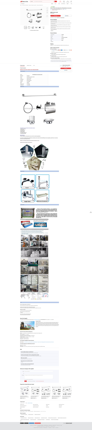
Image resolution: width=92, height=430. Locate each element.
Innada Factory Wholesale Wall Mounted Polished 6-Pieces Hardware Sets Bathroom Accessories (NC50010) (56, 397)
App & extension (63, 3)
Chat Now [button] (67, 15)
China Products (34, 425)
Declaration (53, 427)
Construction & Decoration (25, 5)
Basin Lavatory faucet (35, 404)
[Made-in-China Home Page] (24, 1)
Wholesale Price (50, 425)
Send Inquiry (55, 15)
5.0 (63, 66)
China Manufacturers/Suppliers (40, 425)
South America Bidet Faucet (23, 405)
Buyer (55, 3)
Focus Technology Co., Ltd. (41, 427)
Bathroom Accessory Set (37, 414)
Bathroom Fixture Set (30, 414)
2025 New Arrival (22, 404)
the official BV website (36, 319)
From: (23, 371)
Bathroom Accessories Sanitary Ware (25, 419)
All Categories (22, 3)
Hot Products (31, 425)
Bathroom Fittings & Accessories (32, 5)
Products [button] (32, 1)
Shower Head (60, 405)
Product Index (58, 425)
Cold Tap (47, 405)
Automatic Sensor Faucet (36, 405)
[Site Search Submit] (55, 1)
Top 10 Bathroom (48, 419)
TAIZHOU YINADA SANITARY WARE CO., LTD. (57, 9)
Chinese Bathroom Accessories (40, 419)
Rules (71, 3)
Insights (61, 425)
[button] (53, 1)
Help (59, 3)
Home (20, 5)
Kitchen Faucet (47, 404)
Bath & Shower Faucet (61, 404)
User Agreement (49, 427)
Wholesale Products (46, 425)
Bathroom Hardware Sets (40, 5)
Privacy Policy (57, 427)
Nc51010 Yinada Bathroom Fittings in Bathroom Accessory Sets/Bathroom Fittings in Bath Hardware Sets (66, 397)
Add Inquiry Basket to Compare (35, 30)
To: (23, 373)
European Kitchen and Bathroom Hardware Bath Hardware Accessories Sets (24, 397)
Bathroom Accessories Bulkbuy (54, 419)
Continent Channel (54, 425)
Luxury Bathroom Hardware (24, 414)
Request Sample (62, 17)
